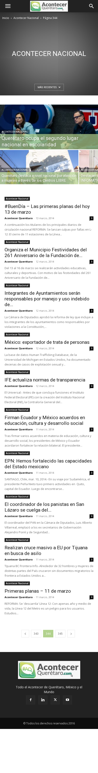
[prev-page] (25, 633)
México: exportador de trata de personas (47, 342)
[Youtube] (67, 700)
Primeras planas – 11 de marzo (38, 591)
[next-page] (71, 633)
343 (36, 634)
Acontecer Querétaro (19, 218)
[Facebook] (30, 700)
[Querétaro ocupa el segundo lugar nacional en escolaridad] (49, 135)
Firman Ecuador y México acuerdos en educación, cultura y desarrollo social (45, 420)
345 (60, 634)
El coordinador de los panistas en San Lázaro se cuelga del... (44, 507)
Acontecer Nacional (26, 18)
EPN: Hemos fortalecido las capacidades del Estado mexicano (48, 463)
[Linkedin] (42, 700)
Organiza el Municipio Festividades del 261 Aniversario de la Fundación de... (46, 252)
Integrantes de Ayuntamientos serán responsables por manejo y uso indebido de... (47, 298)
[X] (55, 700)
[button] (7, 6)
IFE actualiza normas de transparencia (45, 380)
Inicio (5, 18)
